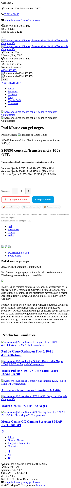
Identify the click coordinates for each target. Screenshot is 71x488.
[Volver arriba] (2, 431)
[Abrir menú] (4, 79)
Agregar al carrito (18, 199)
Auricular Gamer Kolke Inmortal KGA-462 (31, 390)
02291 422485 (11, 14)
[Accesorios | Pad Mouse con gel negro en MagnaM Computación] (35, 114)
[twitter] (6, 247)
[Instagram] (9, 454)
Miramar (40, 485)
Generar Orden (16, 440)
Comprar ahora (43, 199)
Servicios (13, 91)
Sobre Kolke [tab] (14, 255)
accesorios (13, 229)
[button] (2, 37)
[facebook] (2, 247)
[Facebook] (9, 451)
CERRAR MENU (13, 82)
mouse (11, 232)
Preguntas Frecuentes (19, 443)
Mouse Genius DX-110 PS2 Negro (24, 405)
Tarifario (12, 94)
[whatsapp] (9, 247)
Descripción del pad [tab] (18, 252)
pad (10, 226)
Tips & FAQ (14, 100)
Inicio (11, 88)
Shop (10, 97)
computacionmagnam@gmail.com (22, 20)
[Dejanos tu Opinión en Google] (10, 458)
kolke (11, 235)
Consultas (13, 103)
